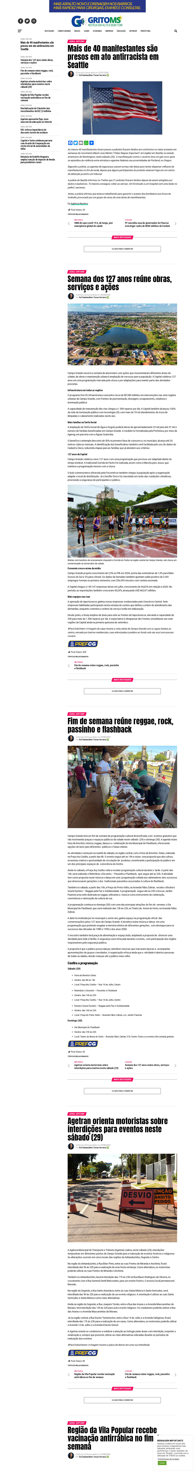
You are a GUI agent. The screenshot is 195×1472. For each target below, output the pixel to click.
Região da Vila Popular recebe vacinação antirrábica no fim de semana (35, 98)
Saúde (86, 31)
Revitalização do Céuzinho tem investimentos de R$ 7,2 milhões (36, 109)
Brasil (77, 31)
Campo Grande (64, 31)
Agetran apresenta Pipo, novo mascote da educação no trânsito (36, 120)
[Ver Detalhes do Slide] (97, 6)
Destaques (49, 31)
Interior (133, 31)
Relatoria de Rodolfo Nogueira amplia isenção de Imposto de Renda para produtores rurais (38, 159)
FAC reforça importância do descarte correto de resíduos (34, 131)
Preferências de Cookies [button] (168, 1459)
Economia (97, 31)
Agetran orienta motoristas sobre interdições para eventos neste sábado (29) (36, 84)
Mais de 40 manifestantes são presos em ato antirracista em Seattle (37, 46)
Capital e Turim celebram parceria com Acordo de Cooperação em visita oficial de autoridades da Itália (36, 144)
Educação (121, 31)
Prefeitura (145, 31)
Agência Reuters (79, 203)
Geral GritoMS (26, 39)
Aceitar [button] (162, 1463)
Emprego (109, 31)
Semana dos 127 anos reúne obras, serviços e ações (37, 61)
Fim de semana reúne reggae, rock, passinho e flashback (37, 72)
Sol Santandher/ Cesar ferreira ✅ (94, 75)
